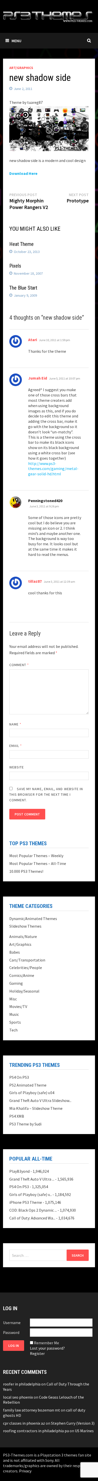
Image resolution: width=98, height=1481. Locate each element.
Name (15, 724)
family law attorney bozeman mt (31, 1410)
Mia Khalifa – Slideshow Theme (36, 1108)
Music (14, 1014)
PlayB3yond (19, 1171)
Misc (13, 998)
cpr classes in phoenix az (24, 1423)
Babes (14, 952)
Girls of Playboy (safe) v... (30, 1194)
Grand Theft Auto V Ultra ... (31, 1179)
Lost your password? (47, 1348)
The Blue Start (23, 288)
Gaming (16, 983)
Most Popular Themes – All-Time (37, 863)
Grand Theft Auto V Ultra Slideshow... (40, 1100)
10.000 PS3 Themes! (26, 871)
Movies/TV (18, 1006)
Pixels (15, 266)
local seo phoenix (18, 1397)
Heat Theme (21, 244)
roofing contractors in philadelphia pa (36, 1430)
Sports (15, 1022)
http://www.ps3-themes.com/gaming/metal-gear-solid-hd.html (53, 469)
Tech (13, 1029)
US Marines (84, 1430)
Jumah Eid (37, 378)
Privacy (25, 1470)
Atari (32, 339)
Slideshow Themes (25, 926)
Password (11, 1332)
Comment (19, 665)
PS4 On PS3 (19, 1077)
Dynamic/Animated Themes (33, 918)
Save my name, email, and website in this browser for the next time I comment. (46, 794)
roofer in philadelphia (21, 1383)
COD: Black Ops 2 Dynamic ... (33, 1210)
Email (15, 745)
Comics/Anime (21, 975)
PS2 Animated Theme (27, 1085)
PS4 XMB (16, 1116)
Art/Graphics (21, 67)
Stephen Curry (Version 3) (72, 1423)
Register (37, 1353)
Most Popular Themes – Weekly (36, 855)
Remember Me (46, 1342)
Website (16, 767)
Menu (16, 40)
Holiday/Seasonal (24, 991)
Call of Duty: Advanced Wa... (32, 1217)
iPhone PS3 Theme (25, 1202)
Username (12, 1322)
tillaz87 (35, 581)
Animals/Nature (23, 936)
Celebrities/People (25, 967)
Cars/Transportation (27, 959)
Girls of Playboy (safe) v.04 (31, 1092)
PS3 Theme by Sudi (25, 1123)
